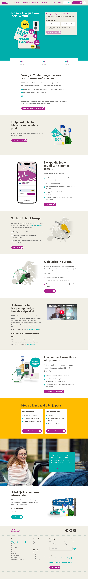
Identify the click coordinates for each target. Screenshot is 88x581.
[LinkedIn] (66, 530)
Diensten (16, 2)
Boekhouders (36, 545)
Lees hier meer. (31, 344)
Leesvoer (35, 2)
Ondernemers (36, 544)
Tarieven (25, 2)
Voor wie (44, 2)
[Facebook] (74, 530)
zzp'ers (31, 225)
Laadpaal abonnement (39, 557)
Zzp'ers (35, 542)
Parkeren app (36, 560)
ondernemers (39, 225)
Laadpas (35, 555)
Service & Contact (56, 2)
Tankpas (35, 553)
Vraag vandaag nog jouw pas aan (32, 108)
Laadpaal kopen (37, 558)
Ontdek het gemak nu (33, 329)
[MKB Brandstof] (7, 2)
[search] (84, 2)
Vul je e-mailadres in (17, 508)
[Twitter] (70, 530)
